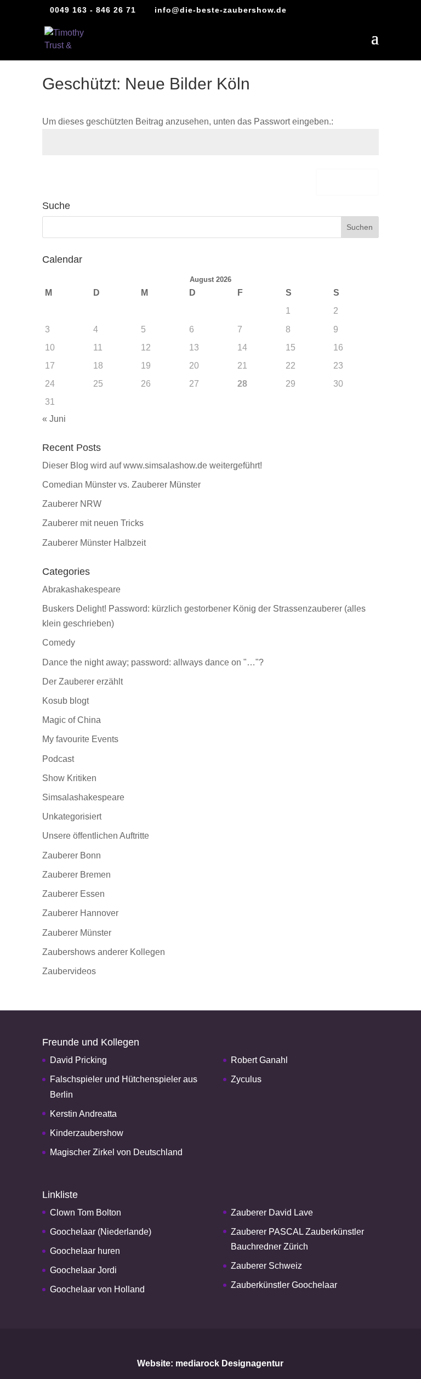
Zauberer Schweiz (266, 1265)
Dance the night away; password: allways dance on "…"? (153, 662)
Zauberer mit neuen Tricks (93, 523)
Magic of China (71, 720)
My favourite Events (80, 739)
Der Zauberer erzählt (82, 681)
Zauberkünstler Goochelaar (284, 1285)
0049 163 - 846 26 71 (93, 9)
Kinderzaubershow (86, 1133)
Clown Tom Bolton (85, 1212)
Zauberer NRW (71, 503)
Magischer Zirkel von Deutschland (116, 1152)
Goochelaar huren (85, 1251)
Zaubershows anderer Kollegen (103, 952)
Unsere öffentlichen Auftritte (95, 835)
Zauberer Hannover (80, 913)
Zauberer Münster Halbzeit (94, 542)
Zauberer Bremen (76, 874)
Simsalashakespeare (83, 797)
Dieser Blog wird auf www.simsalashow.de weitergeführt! (152, 465)
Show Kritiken (69, 778)
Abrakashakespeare (81, 589)
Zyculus (246, 1079)
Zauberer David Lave (272, 1212)
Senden (347, 182)
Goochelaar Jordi (83, 1270)
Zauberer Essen (73, 893)
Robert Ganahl (259, 1060)
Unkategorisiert (71, 816)
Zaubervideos (69, 971)
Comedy (58, 642)
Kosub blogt (65, 700)
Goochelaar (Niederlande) (100, 1231)
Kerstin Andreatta (83, 1113)
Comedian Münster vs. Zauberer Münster (121, 484)
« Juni (54, 418)
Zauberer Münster (76, 932)
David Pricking (78, 1060)
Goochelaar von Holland (97, 1289)
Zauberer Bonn (71, 855)
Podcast (58, 759)
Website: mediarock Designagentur (210, 1363)
